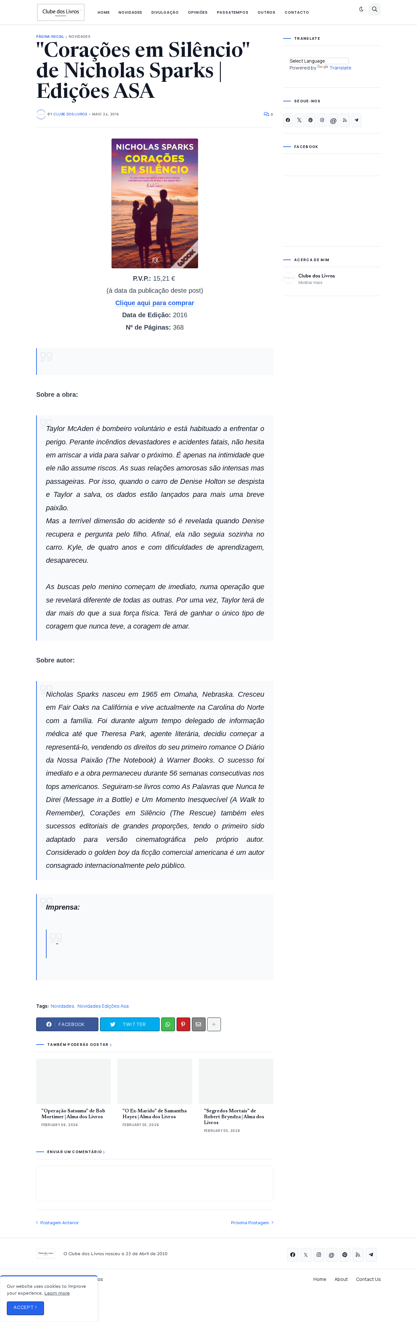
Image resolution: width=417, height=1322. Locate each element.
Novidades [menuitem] (130, 12)
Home (319, 1279)
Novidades (80, 36)
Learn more (57, 1293)
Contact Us (368, 1279)
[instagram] (322, 120)
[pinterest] (311, 120)
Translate (340, 67)
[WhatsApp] (168, 1024)
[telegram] (356, 120)
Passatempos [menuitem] (233, 12)
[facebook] (288, 120)
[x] (299, 120)
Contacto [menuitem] (297, 12)
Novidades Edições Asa (103, 1006)
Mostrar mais (310, 282)
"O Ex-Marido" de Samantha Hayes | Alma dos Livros (154, 1114)
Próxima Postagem (250, 1222)
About (341, 1279)
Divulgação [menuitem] (165, 12)
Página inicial (50, 36)
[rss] (345, 120)
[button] (361, 9)
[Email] (199, 1024)
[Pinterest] (183, 1024)
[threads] (333, 120)
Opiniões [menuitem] (198, 12)
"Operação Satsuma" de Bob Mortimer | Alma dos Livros (73, 1114)
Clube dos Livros (316, 275)
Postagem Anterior (59, 1222)
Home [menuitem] (104, 12)
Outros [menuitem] (267, 12)
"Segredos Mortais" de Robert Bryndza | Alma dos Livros (234, 1117)
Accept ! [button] (25, 1307)
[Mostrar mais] (214, 1024)
